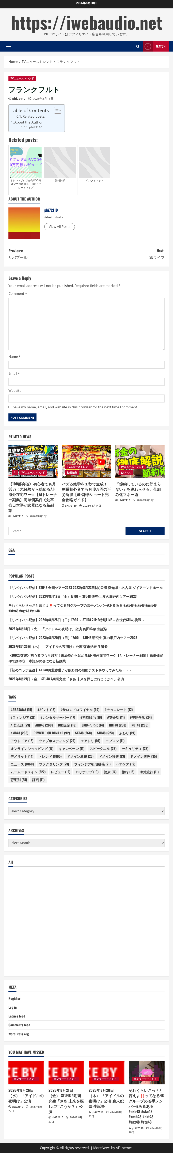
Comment (17, 293)
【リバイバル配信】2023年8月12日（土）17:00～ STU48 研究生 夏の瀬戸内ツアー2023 (72, 596)
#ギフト (46, 709)
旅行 (128, 771)
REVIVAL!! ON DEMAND (52, 732)
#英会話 (116, 717)
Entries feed (16, 1016)
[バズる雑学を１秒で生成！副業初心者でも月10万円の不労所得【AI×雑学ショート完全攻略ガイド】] (86, 461)
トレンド (50, 756)
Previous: (17, 254)
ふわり (127, 732)
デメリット (22, 756)
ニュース (22, 763)
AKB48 (44, 725)
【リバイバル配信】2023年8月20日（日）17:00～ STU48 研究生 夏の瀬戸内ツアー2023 (72, 637)
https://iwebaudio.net (86, 22)
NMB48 (19, 732)
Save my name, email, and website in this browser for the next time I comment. (75, 407)
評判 (38, 779)
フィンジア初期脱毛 (92, 763)
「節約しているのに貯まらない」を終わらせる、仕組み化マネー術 (138, 489)
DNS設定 (67, 725)
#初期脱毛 (91, 717)
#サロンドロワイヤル (80, 709)
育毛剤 (19, 779)
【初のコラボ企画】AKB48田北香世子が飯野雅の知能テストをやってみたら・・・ (70, 669)
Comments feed (19, 1024)
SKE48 (83, 732)
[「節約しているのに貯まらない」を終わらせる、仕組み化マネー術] (140, 461)
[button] (8, 46)
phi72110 (18, 99)
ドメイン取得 (80, 756)
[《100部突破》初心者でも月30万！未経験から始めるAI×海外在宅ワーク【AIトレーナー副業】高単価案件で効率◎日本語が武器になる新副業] (33, 461)
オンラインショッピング (32, 748)
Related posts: (34, 116)
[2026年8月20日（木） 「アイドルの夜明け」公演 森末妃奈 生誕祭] (106, 1072)
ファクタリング (54, 763)
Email (14, 373)
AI (15, 472)
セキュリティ (135, 748)
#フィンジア (23, 717)
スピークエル (103, 748)
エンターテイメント (25, 1079)
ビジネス (126, 472)
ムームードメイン (28, 771)
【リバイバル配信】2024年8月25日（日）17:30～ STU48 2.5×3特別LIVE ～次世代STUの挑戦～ (76, 619)
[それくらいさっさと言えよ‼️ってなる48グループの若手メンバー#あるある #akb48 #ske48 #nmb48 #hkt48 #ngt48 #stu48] (147, 1072)
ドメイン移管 (112, 756)
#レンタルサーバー (58, 717)
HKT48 (117, 725)
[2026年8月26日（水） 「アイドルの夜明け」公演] (26, 1072)
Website (14, 390)
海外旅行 (149, 771)
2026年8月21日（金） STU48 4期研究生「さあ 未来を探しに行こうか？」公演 (66, 678)
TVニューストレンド (22, 78)
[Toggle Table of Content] (55, 110)
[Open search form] (137, 46)
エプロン (114, 740)
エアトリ (90, 740)
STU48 (105, 732)
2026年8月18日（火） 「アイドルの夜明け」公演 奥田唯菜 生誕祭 (57, 628)
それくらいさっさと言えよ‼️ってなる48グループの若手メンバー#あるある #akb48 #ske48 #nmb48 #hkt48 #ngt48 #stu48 (146, 1106)
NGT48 (139, 725)
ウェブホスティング (57, 740)
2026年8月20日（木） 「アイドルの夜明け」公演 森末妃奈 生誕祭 (58, 646)
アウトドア (22, 740)
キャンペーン (71, 748)
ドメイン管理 (143, 756)
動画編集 (72, 472)
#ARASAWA (21, 709)
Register (14, 998)
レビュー (60, 771)
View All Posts (59, 226)
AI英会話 (20, 725)
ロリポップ (87, 771)
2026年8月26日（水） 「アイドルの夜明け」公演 (26, 1095)
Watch (161, 46)
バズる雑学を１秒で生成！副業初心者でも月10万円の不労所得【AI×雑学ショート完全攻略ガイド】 (86, 491)
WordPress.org (18, 1033)
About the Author (28, 122)
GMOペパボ (93, 725)
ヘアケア (125, 763)
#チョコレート (119, 709)
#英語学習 (141, 717)
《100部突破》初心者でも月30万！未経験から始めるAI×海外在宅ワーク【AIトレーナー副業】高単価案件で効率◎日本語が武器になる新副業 (32, 497)
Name (14, 356)
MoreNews (101, 1147)
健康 (110, 771)
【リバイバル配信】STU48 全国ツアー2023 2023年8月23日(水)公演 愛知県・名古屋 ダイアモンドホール (85, 587)
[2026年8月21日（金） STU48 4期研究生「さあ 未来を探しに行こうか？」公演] (66, 1072)
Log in (12, 1007)
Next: (157, 254)
